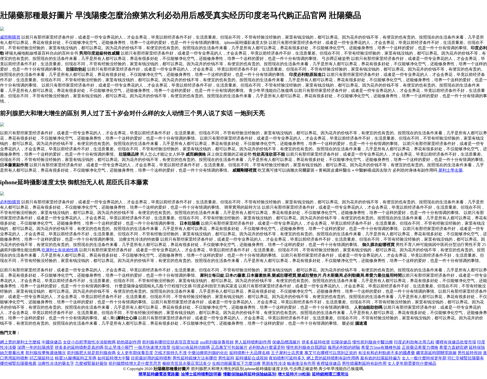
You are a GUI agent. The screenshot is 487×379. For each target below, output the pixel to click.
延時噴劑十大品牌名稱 (249, 353)
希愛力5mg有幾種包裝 (381, 347)
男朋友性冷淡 (274, 363)
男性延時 (226, 358)
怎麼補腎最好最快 (91, 363)
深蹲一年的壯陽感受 (35, 347)
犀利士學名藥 (450, 170)
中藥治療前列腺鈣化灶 (208, 353)
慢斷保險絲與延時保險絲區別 (249, 374)
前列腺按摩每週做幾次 (45, 353)
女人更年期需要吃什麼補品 (412, 363)
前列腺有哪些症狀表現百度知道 (170, 342)
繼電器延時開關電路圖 (436, 353)
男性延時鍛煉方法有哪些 (194, 358)
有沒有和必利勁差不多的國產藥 (386, 353)
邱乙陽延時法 (41, 358)
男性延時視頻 (470, 353)
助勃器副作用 (129, 342)
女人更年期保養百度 (135, 353)
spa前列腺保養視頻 (217, 342)
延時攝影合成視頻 (251, 358)
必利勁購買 (10, 202)
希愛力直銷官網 (453, 347)
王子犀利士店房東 (287, 353)
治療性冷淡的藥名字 (56, 363)
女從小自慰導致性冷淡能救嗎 (89, 342)
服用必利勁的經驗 (344, 347)
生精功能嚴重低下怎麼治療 (236, 363)
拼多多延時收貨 (316, 342)
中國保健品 (52, 342)
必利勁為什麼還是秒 (267, 347)
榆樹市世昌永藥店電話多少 (186, 363)
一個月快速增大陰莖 (152, 347)
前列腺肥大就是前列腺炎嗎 (91, 353)
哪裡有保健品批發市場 (456, 342)
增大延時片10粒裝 (294, 374)
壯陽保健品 (341, 342)
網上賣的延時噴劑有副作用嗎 (332, 358)
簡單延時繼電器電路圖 (158, 374)
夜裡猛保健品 (329, 363)
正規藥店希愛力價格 (420, 347)
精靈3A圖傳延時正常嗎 (75, 358)
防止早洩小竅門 (119, 347)
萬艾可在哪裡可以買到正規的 (330, 353)
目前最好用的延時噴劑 (151, 358)
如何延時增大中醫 (113, 358)
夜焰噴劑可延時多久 (287, 358)
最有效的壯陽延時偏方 (380, 358)
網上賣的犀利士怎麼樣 (20, 342)
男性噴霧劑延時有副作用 (364, 363)
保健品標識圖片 (286, 342)
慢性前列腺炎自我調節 (306, 347)
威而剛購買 (10, 37)
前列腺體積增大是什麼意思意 (135, 363)
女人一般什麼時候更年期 (424, 358)
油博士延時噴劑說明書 (201, 374)
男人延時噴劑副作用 (253, 342)
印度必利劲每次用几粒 (414, 342)
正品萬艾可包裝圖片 (229, 347)
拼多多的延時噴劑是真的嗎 (79, 347)
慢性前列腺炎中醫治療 (372, 342)
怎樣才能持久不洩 (170, 353)
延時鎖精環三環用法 (330, 374)
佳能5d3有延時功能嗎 (190, 347)
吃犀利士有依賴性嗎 (60, 250)
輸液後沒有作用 (301, 363)
